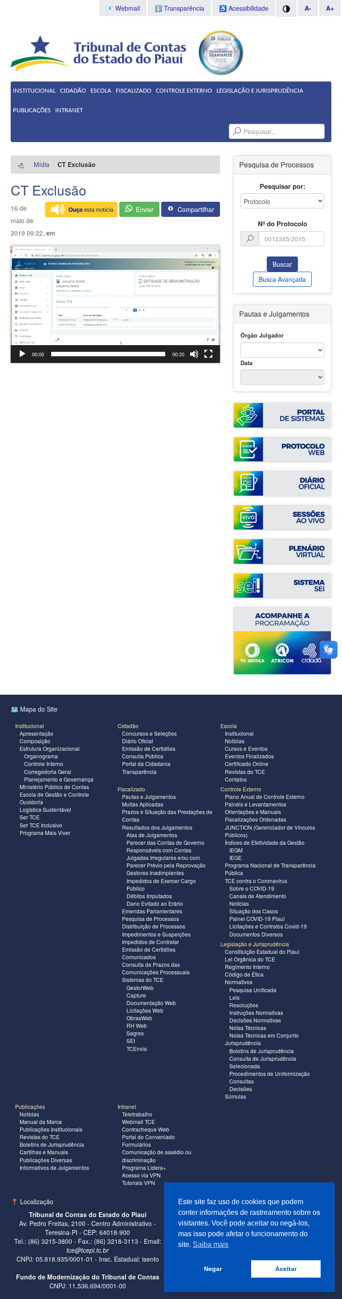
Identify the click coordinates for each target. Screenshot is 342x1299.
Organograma (41, 756)
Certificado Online (247, 763)
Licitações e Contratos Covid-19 (268, 926)
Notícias (234, 741)
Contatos (236, 779)
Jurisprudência (243, 1043)
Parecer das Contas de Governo (165, 842)
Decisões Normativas (255, 1020)
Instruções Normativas (256, 1012)
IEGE (235, 857)
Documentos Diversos (256, 934)
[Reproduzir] (22, 354)
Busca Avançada (282, 279)
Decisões (240, 1088)
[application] (115, 304)
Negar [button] (213, 1268)
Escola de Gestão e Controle (54, 794)
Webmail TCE (138, 1121)
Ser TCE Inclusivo (41, 825)
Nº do (282, 223)
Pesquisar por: (282, 186)
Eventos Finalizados (249, 756)
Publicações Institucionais (51, 1129)
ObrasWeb (139, 1018)
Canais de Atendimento (257, 896)
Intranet (69, 110)
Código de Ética (244, 974)
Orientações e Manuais (253, 811)
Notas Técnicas (247, 1027)
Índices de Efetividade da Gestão (265, 842)
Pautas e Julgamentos (149, 796)
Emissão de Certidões (148, 748)
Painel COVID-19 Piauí (257, 918)
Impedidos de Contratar (150, 941)
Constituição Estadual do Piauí (262, 951)
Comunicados (139, 957)
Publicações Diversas (46, 1160)
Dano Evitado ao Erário (154, 903)
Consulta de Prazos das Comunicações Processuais (156, 968)
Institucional (34, 91)
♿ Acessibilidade (244, 8)
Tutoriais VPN (138, 1182)
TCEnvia (136, 1048)
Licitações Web (144, 1010)
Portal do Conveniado (148, 1136)
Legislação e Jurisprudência (259, 91)
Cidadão (73, 91)
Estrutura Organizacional (50, 748)
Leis (234, 997)
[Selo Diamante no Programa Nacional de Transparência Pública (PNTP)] (220, 51)
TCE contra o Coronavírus (256, 880)
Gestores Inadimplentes (155, 872)
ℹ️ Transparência (179, 8)
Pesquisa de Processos (150, 918)
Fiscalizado (133, 91)
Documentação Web (151, 1002)
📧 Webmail (123, 8)
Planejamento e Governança (59, 779)
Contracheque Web (145, 1129)
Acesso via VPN (141, 1175)
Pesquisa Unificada (253, 990)
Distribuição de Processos (153, 926)
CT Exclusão (48, 190)
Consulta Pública (142, 756)
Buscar (282, 264)
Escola (100, 91)
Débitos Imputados (149, 896)
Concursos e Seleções (149, 733)
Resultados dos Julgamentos (157, 827)
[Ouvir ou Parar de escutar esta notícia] (81, 209)
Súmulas (235, 1096)
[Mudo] (194, 354)
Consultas (241, 1081)
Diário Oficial (137, 741)
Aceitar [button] (286, 1268)
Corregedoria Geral (47, 771)
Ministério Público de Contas (54, 786)
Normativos (238, 981)
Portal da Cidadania (146, 763)
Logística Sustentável (45, 809)
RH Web (136, 1025)
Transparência (139, 771)
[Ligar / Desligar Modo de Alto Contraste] (286, 8)
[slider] (108, 354)
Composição (35, 741)
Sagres (135, 1033)
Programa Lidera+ (144, 1167)
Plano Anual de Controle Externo (265, 796)
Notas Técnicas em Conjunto (264, 1035)
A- (308, 8)
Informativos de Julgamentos (54, 1167)
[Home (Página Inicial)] (21, 164)
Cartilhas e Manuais (44, 1152)
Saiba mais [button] (210, 1244)
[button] (115, 304)
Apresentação (36, 733)
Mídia (41, 164)
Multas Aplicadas (142, 804)
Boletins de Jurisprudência (261, 1051)
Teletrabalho (137, 1114)
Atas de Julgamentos (151, 835)
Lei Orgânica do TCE (250, 959)
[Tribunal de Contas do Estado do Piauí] (99, 52)
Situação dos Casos (253, 911)
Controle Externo (184, 91)
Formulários (136, 1144)
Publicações (32, 110)
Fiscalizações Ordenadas (255, 819)
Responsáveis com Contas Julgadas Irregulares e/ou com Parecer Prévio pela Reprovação (166, 857)
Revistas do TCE (245, 771)
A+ (330, 8)
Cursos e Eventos (246, 748)
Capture (136, 995)
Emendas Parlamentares (152, 911)
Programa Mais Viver (45, 832)
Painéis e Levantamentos (255, 804)
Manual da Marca (41, 1121)
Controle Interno (43, 763)
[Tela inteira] (208, 354)
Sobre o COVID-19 (251, 888)
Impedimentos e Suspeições (156, 934)
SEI (130, 1040)
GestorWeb (140, 987)
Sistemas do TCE (142, 979)
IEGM (236, 850)
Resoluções (243, 1005)
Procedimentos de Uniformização (269, 1073)
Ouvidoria (31, 802)
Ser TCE (30, 817)
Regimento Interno (247, 966)
